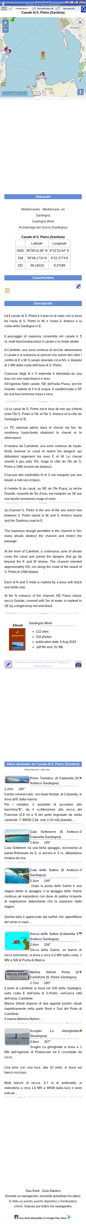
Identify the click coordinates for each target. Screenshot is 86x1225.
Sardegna (43, 215)
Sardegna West (43, 221)
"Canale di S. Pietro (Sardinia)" (43, 664)
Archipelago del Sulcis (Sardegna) (43, 227)
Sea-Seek (43, 2)
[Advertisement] (43, 145)
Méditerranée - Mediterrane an (43, 209)
